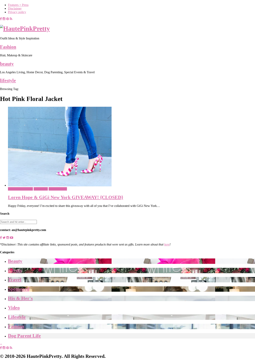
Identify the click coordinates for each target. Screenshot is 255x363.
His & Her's (20, 298)
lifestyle (8, 80)
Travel (14, 279)
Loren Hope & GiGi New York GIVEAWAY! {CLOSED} (65, 197)
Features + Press (18, 5)
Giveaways (41, 189)
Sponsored (18, 289)
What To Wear (58, 189)
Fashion (8, 46)
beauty (7, 63)
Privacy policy (17, 12)
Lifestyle (17, 317)
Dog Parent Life (24, 335)
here (167, 244)
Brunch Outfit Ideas (20, 189)
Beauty (15, 261)
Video (14, 307)
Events (15, 270)
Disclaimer (15, 8)
